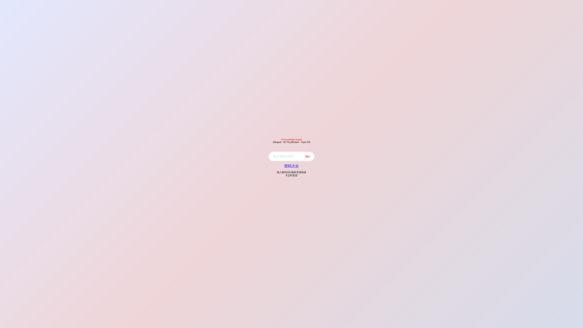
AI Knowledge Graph (291, 139)
